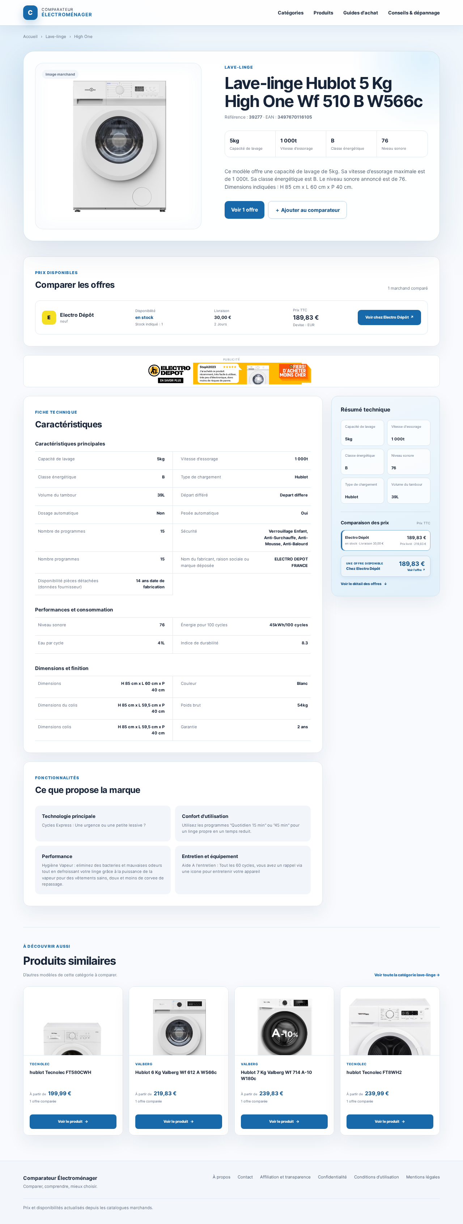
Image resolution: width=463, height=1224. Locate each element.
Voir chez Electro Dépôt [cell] (389, 317)
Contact (245, 1177)
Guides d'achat (360, 13)
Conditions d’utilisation (376, 1177)
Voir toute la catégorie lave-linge (407, 975)
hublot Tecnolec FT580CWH (60, 1072)
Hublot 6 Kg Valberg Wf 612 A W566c (176, 1072)
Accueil (30, 36)
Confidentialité (332, 1177)
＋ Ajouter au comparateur (307, 210)
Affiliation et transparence (285, 1177)
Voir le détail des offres (364, 584)
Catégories (290, 13)
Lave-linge (56, 36)
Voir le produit (73, 1121)
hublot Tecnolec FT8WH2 (374, 1072)
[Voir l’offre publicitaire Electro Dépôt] (231, 373)
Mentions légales (423, 1177)
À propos (221, 1177)
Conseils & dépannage (414, 13)
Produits (323, 13)
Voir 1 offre (244, 209)
